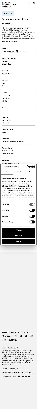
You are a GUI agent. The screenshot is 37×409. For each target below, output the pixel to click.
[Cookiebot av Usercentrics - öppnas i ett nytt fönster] (26, 166)
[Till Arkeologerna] (4, 336)
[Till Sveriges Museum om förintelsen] (13, 340)
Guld (3, 83)
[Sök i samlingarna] (34, 3)
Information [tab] (18, 172)
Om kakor (5, 369)
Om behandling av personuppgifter (13, 372)
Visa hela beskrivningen (9, 41)
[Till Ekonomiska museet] (9, 336)
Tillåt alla (18, 230)
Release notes (29, 372)
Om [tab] (30, 172)
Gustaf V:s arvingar (8, 154)
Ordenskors (5, 61)
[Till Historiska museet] (21, 336)
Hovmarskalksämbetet (9, 141)
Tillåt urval (18, 235)
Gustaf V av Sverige (8, 151)
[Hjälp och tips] (29, 3)
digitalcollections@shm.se (21, 376)
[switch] (32, 210)
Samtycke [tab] (6, 172)
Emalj (3, 86)
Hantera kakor (13, 368)
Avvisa (18, 241)
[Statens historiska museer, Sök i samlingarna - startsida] (9, 4)
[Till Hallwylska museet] (16, 336)
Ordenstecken (6, 64)
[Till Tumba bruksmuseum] (5, 340)
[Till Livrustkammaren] (26, 336)
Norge (4, 132)
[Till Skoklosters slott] (32, 336)
